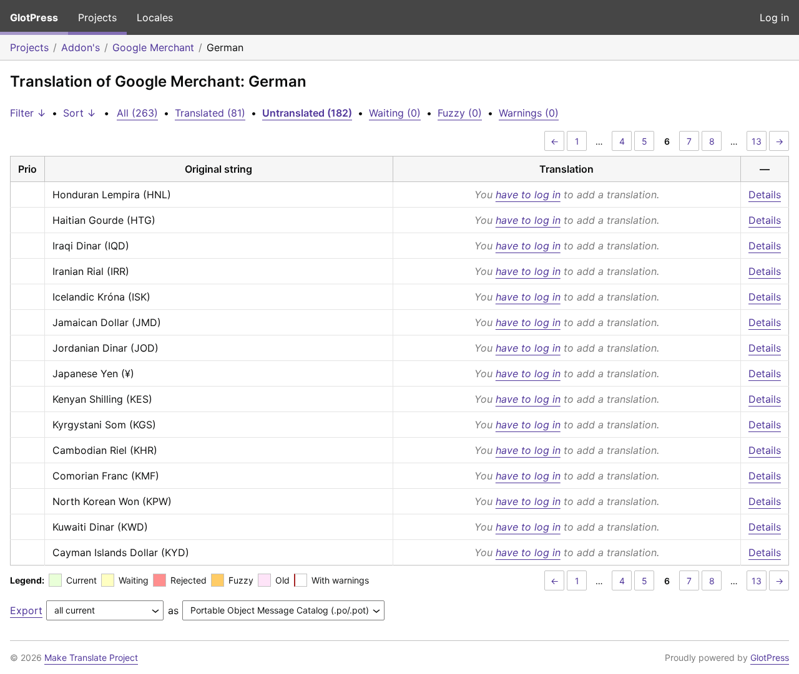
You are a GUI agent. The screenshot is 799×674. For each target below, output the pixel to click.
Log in (774, 17)
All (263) (137, 113)
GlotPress (34, 17)
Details (764, 194)
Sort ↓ (79, 113)
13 (757, 141)
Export (26, 610)
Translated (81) (210, 113)
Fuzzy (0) (460, 113)
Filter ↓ (28, 113)
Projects (97, 17)
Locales (155, 17)
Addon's (80, 47)
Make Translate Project (91, 657)
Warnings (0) (529, 113)
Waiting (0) (395, 113)
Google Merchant (153, 47)
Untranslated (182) (307, 113)
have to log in (528, 194)
